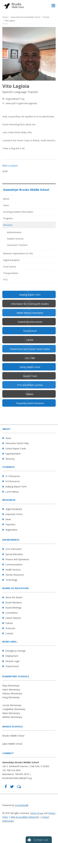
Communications (13, 564)
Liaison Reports (13, 617)
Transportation (10, 273)
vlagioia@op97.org (15, 98)
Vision (8, 438)
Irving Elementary (11, 697)
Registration (11, 529)
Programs (8, 218)
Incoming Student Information (18, 211)
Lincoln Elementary (11, 705)
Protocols (10, 628)
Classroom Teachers (17, 245)
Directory (7, 225)
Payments (10, 524)
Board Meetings (13, 607)
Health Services (13, 569)
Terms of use (36, 813)
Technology (11, 579)
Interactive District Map (17, 443)
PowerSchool (12, 666)
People (46, 17)
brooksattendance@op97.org (17, 778)
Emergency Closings (15, 650)
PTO (9, 280)
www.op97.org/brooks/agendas (21, 103)
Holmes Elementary (12, 693)
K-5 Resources (12, 476)
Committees (11, 612)
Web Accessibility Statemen (24, 817)
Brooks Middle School (13, 735)
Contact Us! (40, 839)
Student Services (15, 238)
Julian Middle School (12, 743)
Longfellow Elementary (13, 709)
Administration (14, 232)
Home (5, 17)
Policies (9, 623)
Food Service (9, 266)
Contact (9, 633)
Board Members (13, 602)
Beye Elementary (10, 685)
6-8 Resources (12, 481)
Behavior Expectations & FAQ (18, 253)
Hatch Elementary (11, 689)
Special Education (14, 554)
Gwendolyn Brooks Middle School (25, 17)
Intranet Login (12, 661)
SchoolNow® (21, 805)
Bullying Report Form (16, 486)
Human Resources (14, 574)
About (6, 198)
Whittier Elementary (12, 717)
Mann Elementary (11, 713)
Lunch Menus (12, 491)
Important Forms (14, 514)
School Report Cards (15, 448)
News (8, 519)
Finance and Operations (17, 559)
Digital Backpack (11, 260)
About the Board (13, 597)
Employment (11, 655)
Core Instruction (13, 548)
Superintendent (13, 453)
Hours (6, 205)
